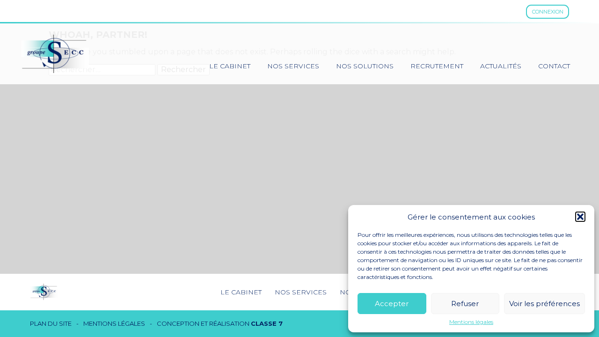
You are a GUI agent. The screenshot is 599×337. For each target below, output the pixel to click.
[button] (580, 216)
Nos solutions (365, 66)
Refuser (465, 303)
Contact (554, 66)
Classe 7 (267, 323)
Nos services (293, 66)
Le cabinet (229, 66)
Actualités (500, 66)
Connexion (547, 11)
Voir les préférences (544, 303)
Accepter (392, 303)
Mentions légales (471, 322)
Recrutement (436, 66)
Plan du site (51, 323)
